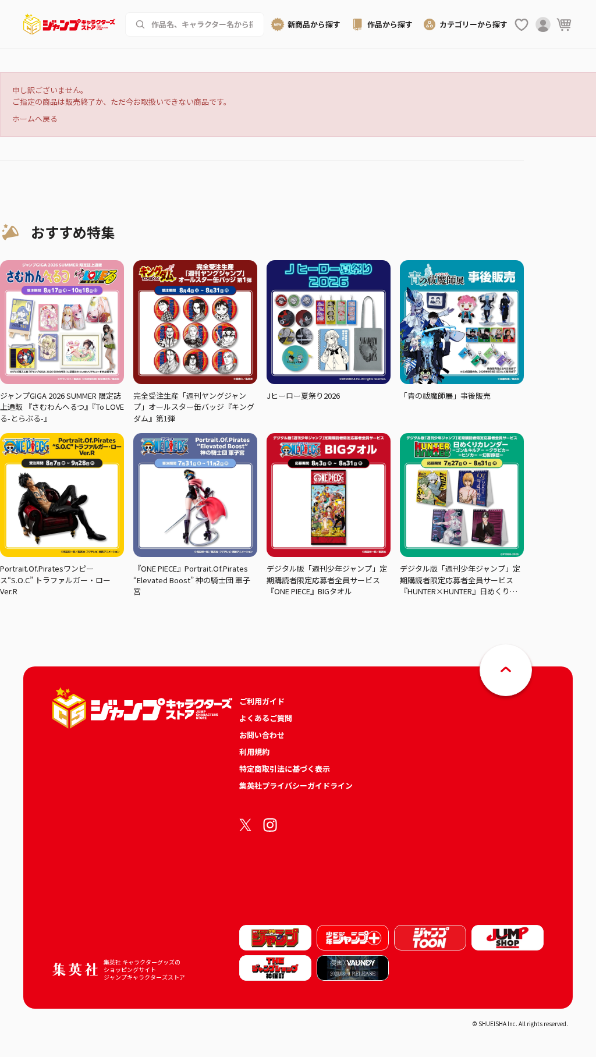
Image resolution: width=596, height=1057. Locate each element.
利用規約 (254, 751)
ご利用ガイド (262, 701)
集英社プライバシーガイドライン (296, 785)
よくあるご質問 (265, 717)
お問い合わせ (262, 734)
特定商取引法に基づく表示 (284, 768)
